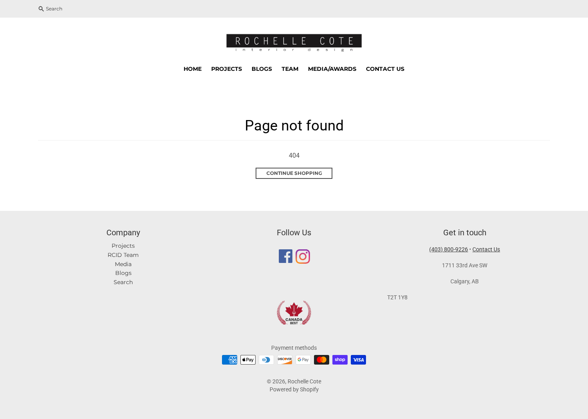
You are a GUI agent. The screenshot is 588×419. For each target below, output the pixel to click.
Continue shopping (294, 173)
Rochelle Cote (304, 381)
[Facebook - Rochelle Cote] (285, 259)
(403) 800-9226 (448, 249)
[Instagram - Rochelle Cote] (302, 259)
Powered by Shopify (294, 389)
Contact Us (486, 249)
